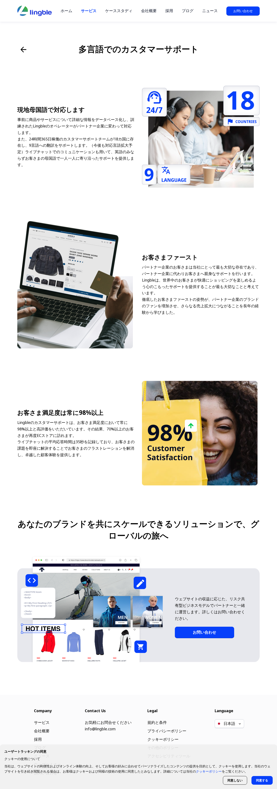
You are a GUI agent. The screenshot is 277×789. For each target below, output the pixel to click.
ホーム (66, 10)
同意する (262, 780)
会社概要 (149, 10)
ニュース (210, 10)
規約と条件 (157, 722)
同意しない (235, 780)
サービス (89, 10)
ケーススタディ (118, 10)
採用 (169, 10)
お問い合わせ (243, 11)
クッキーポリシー (163, 739)
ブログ (187, 10)
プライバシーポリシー (166, 730)
